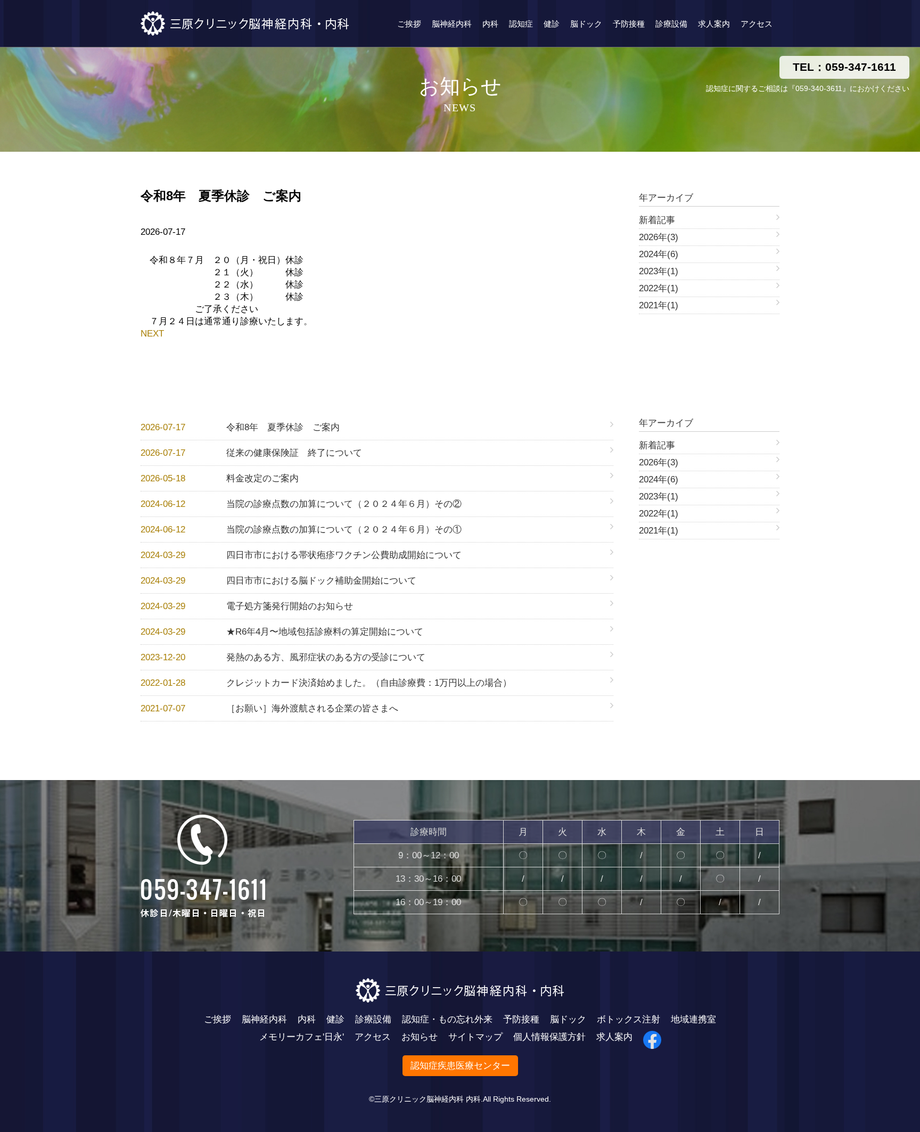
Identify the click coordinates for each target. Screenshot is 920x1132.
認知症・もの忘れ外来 (447, 1019)
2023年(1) (658, 271)
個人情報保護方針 (549, 1037)
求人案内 (714, 23)
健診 (552, 23)
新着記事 (657, 220)
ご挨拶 (409, 23)
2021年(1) (658, 305)
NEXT (152, 334)
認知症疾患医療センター (460, 1066)
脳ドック (586, 23)
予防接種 (629, 23)
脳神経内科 (452, 23)
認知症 (521, 23)
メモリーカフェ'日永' (301, 1037)
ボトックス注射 (628, 1019)
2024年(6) (658, 254)
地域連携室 (693, 1019)
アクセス (757, 23)
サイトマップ (475, 1037)
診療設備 (671, 23)
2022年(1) (658, 288)
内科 (490, 23)
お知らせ (419, 1037)
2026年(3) (658, 237)
